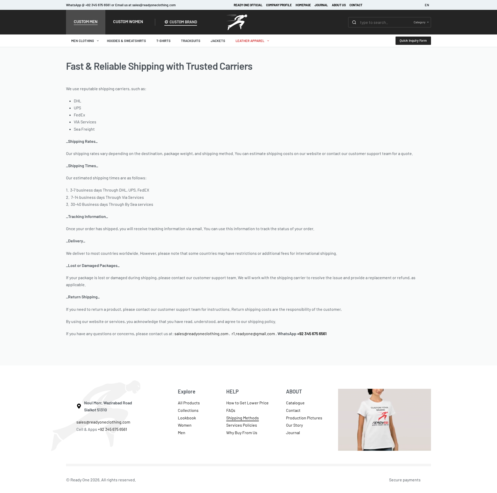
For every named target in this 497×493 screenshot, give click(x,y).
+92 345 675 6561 (312, 333)
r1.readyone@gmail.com (253, 333)
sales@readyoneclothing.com (201, 333)
